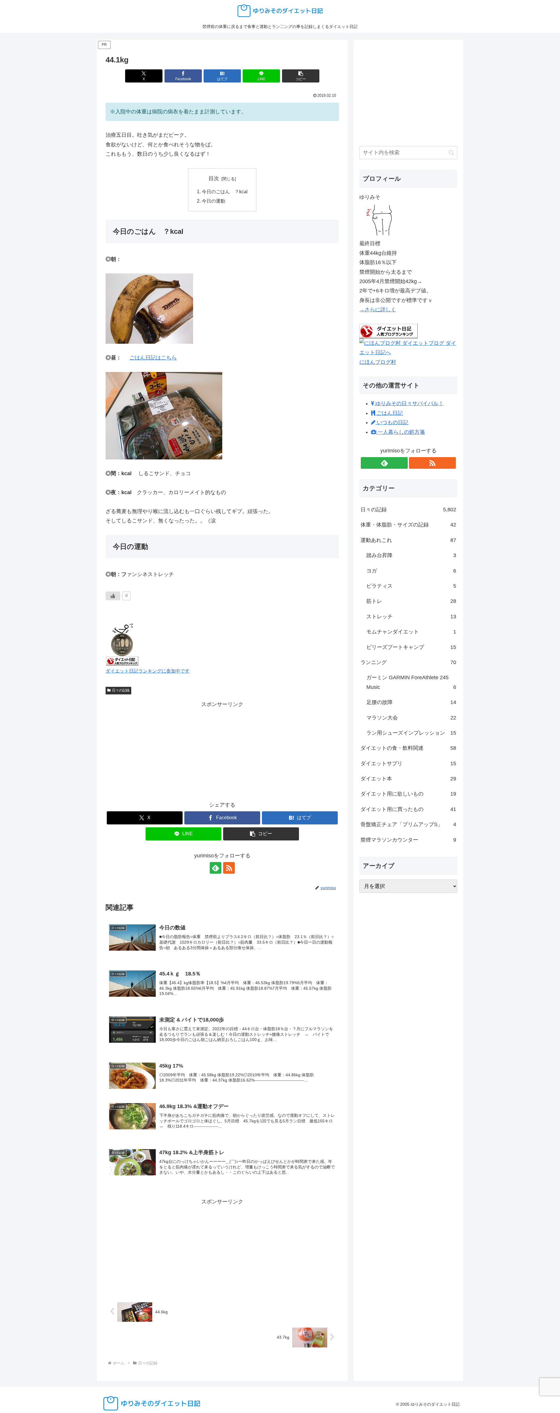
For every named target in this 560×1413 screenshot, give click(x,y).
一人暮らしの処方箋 (400, 432)
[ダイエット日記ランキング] (122, 644)
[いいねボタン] (113, 595)
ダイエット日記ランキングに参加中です (148, 670)
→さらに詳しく (377, 310)
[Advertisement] (222, 750)
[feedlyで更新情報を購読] (215, 868)
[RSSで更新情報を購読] (229, 868)
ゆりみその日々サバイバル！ (409, 403)
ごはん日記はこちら (153, 358)
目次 (214, 178)
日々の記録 (121, 690)
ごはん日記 (389, 413)
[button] (300, 76)
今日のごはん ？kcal (225, 191)
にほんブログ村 (377, 362)
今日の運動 (213, 200)
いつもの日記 (391, 422)
